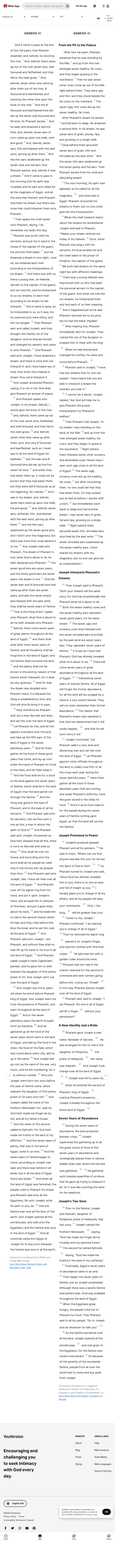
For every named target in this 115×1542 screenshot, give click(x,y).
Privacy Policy (10, 1516)
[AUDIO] (89, 18)
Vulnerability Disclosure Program (19, 1520)
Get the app (81, 6)
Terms (21, 1516)
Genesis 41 (7, 16)
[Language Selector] (95, 6)
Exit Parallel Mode (110, 18)
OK (106, 1512)
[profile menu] (105, 6)
